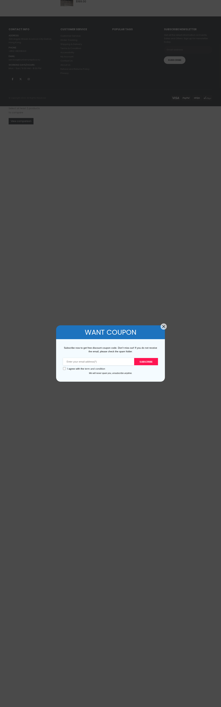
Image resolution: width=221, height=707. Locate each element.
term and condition (95, 368)
